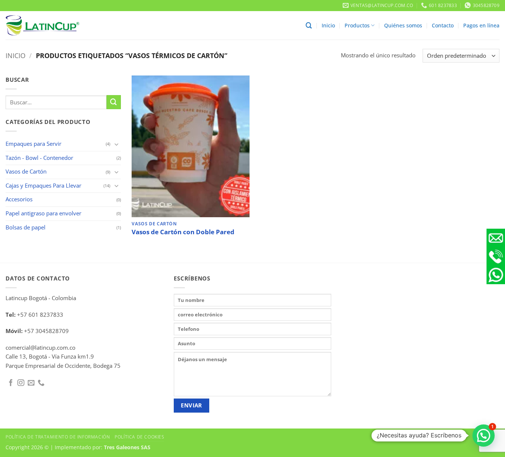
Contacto (443, 25)
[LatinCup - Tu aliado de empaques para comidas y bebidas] (42, 25)
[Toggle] (116, 144)
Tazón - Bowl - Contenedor (39, 158)
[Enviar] (113, 102)
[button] (483, 435)
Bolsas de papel (25, 227)
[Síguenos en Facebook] (10, 383)
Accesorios (19, 199)
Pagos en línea (481, 25)
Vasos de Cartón (26, 171)
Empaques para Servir (33, 144)
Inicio (328, 25)
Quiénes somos (403, 25)
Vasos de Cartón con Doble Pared (183, 232)
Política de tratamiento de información (58, 437)
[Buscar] (309, 25)
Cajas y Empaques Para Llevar (43, 185)
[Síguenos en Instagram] (20, 383)
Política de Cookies (139, 437)
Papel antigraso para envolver (43, 213)
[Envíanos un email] (31, 383)
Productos (357, 25)
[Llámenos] (41, 383)
